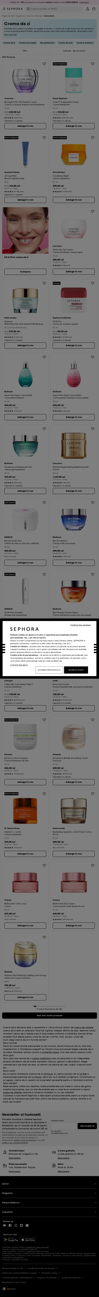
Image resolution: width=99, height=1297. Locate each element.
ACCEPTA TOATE (76, 670)
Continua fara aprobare (80, 625)
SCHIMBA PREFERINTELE (49, 670)
